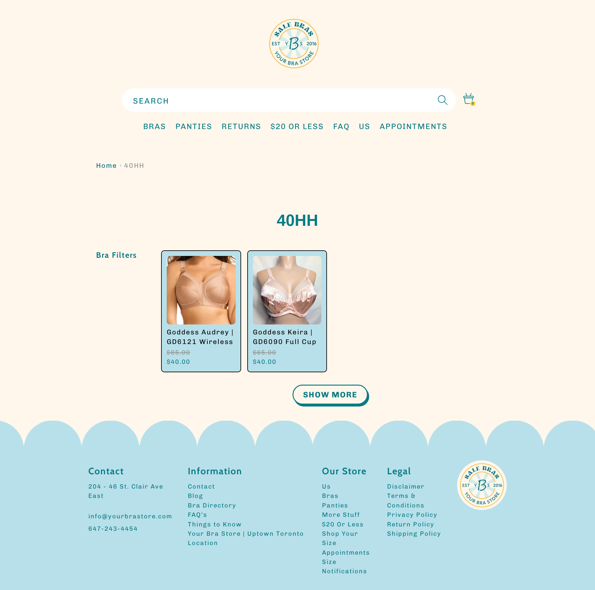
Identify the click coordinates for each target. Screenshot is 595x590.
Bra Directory (212, 505)
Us (326, 486)
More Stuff (341, 514)
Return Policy (410, 524)
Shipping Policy (414, 533)
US (364, 126)
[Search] (442, 100)
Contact (201, 486)
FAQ (341, 126)
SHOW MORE (330, 394)
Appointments (346, 552)
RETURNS (241, 126)
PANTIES (193, 126)
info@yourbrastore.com (130, 516)
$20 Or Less (343, 524)
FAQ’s (197, 514)
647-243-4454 (113, 528)
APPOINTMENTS (413, 126)
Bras (154, 126)
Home (106, 165)
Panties (335, 505)
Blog (195, 495)
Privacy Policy (412, 514)
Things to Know (215, 524)
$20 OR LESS (297, 126)
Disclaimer (406, 486)
